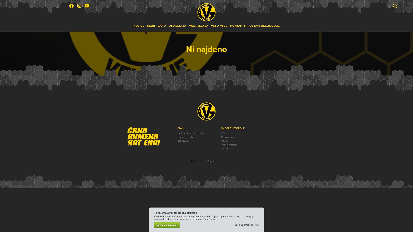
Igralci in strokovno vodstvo (190, 133)
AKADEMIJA (177, 25)
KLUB (151, 25)
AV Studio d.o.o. (213, 161)
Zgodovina (182, 141)
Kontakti (225, 148)
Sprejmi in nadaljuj (167, 225)
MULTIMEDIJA (198, 25)
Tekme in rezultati (185, 137)
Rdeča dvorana (228, 137)
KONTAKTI (237, 25)
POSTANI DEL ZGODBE (263, 25)
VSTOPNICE (219, 25)
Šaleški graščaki (229, 144)
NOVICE (138, 25)
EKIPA (162, 25)
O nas (224, 133)
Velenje (225, 141)
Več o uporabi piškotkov (247, 224)
